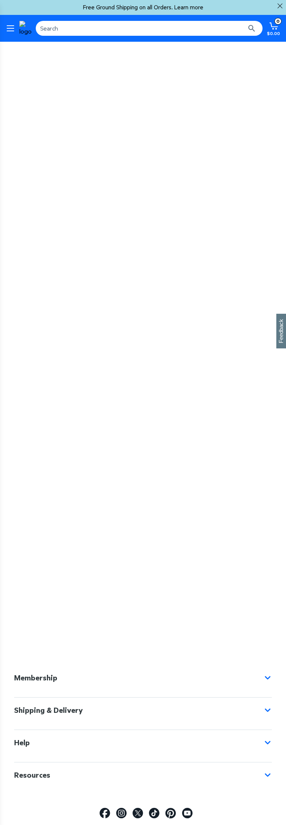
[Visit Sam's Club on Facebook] (104, 813)
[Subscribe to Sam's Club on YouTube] (187, 813)
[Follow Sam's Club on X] (138, 813)
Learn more (188, 7)
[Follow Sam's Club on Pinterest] (170, 813)
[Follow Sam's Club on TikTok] (154, 813)
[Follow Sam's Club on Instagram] (121, 813)
